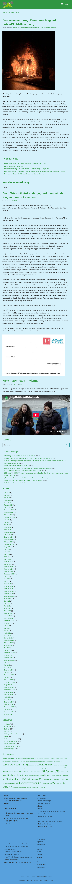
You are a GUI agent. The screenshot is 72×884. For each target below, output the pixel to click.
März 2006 (7, 699)
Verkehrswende (47, 783)
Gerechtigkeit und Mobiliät (47, 761)
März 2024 (7, 559)
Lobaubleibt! (45, 764)
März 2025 (7, 529)
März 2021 (7, 635)
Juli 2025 (7, 520)
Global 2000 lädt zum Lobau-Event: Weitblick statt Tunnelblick (23, 480)
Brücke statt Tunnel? (45, 816)
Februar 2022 (8, 613)
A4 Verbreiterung (22, 758)
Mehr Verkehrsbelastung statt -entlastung (18, 857)
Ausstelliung (8, 726)
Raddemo (25, 771)
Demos (6, 731)
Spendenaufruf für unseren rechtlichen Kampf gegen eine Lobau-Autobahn (27, 468)
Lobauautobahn (32, 765)
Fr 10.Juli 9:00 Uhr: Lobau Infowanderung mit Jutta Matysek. (22, 470)
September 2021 (9, 621)
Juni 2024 (7, 552)
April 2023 (7, 584)
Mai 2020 (7, 648)
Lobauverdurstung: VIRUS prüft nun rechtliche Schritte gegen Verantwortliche (28, 458)
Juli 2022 (7, 601)
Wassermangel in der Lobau (19, 787)
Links (39, 852)
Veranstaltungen (9, 748)
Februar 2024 (8, 561)
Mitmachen (41, 844)
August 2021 (8, 623)
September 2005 (9, 707)
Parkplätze (10, 771)
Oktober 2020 (8, 643)
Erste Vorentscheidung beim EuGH (15, 483)
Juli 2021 (7, 625)
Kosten (40, 808)
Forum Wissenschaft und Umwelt (31, 761)
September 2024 (9, 544)
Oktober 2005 (8, 704)
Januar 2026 (8, 507)
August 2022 (8, 598)
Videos (39, 854)
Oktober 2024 (8, 542)
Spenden (40, 842)
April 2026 (7, 500)
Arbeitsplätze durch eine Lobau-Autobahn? (52, 811)
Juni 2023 (7, 579)
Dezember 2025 (9, 510)
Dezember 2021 (9, 618)
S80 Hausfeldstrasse (35, 775)
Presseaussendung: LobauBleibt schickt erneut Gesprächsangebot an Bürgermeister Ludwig (34, 171)
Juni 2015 (7, 662)
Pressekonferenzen (10, 744)
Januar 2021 (8, 638)
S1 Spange (50, 771)
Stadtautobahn (15, 779)
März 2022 (7, 611)
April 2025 (7, 527)
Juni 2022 (7, 603)
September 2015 (9, 660)
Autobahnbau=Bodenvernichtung (48, 814)
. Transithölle (41, 798)
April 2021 (7, 633)
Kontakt (39, 862)
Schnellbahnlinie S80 (11, 746)
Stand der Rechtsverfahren (13, 852)
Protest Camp (18, 771)
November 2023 (9, 569)
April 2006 (7, 697)
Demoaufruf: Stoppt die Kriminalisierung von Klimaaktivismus (24, 174)
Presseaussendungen (50, 27)
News (41, 27)
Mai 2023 (7, 581)
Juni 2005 (7, 709)
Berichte (21, 27)
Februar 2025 (8, 532)
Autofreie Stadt (63, 758)
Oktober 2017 (8, 657)
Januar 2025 (8, 534)
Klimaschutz (58, 761)
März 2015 (7, 667)
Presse (39, 849)
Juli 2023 (7, 576)
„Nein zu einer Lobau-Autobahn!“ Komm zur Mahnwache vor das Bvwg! (26, 478)
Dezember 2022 (9, 589)
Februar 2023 (8, 586)
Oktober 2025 (8, 515)
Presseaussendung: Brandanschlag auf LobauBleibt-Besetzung (24, 163)
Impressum (41, 867)
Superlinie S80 (57, 779)
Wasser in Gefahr (44, 803)
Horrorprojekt (42, 795)
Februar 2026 (8, 505)
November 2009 (9, 687)
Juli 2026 (7, 492)
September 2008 (9, 689)
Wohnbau (42, 787)
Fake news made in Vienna (20, 380)
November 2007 (9, 694)
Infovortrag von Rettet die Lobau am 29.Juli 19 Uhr (19, 456)
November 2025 (9, 512)
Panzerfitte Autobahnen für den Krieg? (50, 821)
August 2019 (8, 655)
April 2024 (7, 557)
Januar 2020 (8, 650)
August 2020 (8, 645)
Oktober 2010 (8, 680)
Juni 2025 (7, 522)
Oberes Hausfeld (58, 768)
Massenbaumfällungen (20, 768)
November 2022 (9, 591)
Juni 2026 (7, 495)
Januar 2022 (8, 616)
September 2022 (9, 596)
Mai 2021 (7, 630)
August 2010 (8, 685)
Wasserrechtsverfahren (32, 787)
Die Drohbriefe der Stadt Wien (14, 166)
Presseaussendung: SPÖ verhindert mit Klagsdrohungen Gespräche (26, 169)
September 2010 (9, 682)
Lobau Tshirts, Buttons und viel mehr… (16, 465)
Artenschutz (40, 758)
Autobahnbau (47, 758)
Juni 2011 (7, 677)
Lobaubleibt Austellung (60, 765)
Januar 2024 (8, 564)
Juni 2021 (7, 628)
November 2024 (9, 539)
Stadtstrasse (33, 779)
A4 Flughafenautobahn (9, 758)
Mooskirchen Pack (32, 768)
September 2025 (9, 517)
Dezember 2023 (9, 566)
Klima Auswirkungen (45, 801)
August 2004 (8, 714)
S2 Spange (62, 771)
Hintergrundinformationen (31, 27)
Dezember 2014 (9, 670)
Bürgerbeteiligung (6, 761)
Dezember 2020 (9, 640)
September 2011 (9, 675)
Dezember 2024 (9, 537)
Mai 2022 (7, 606)
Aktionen (7, 724)
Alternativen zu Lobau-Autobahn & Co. (17, 844)
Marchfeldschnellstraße (8, 768)
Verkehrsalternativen (29, 783)
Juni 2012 (7, 672)
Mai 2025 (7, 524)
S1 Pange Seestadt (37, 771)
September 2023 (9, 574)
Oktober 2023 (8, 571)
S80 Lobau (48, 775)
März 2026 (7, 502)
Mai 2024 (7, 554)
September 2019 (9, 653)
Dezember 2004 (9, 712)
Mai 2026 (7, 497)
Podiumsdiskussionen (11, 739)
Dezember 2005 (9, 702)
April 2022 (7, 608)
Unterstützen (41, 839)
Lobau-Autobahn (15, 764)
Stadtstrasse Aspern (47, 779)
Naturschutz (49, 768)
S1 (30, 771)
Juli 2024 (7, 549)
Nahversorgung (42, 768)
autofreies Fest (55, 758)
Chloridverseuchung (17, 761)
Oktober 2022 (8, 593)
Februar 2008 (8, 692)
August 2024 (8, 547)
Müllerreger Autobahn (12, 854)
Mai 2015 (7, 665)
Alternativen (32, 758)
